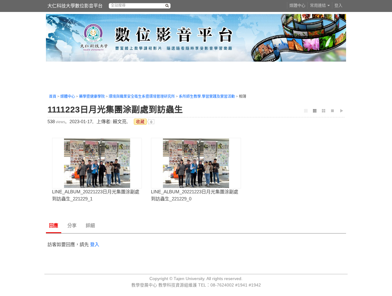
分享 (72, 225)
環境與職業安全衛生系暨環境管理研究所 (142, 96)
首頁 (52, 96)
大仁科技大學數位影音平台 (75, 5)
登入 (338, 5)
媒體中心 (297, 5)
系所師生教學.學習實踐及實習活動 (207, 96)
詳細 (90, 225)
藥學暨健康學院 (92, 96)
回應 (53, 225)
